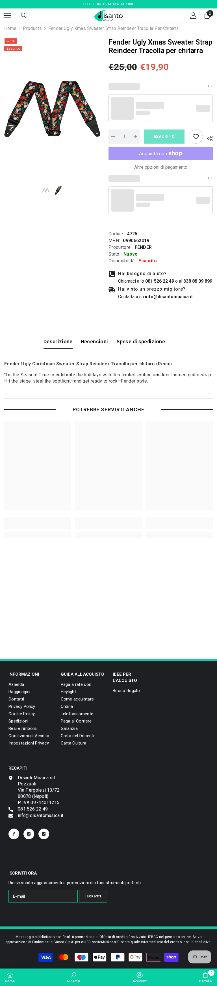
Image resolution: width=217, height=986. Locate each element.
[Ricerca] (23, 15)
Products (32, 28)
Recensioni (94, 341)
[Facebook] (13, 834)
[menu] (7, 15)
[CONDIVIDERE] (208, 138)
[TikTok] (43, 834)
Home (10, 28)
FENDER (143, 247)
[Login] (193, 15)
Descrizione (58, 341)
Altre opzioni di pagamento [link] (160, 167)
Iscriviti (93, 896)
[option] (52, 109)
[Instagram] (28, 834)
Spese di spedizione (140, 341)
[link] (196, 136)
